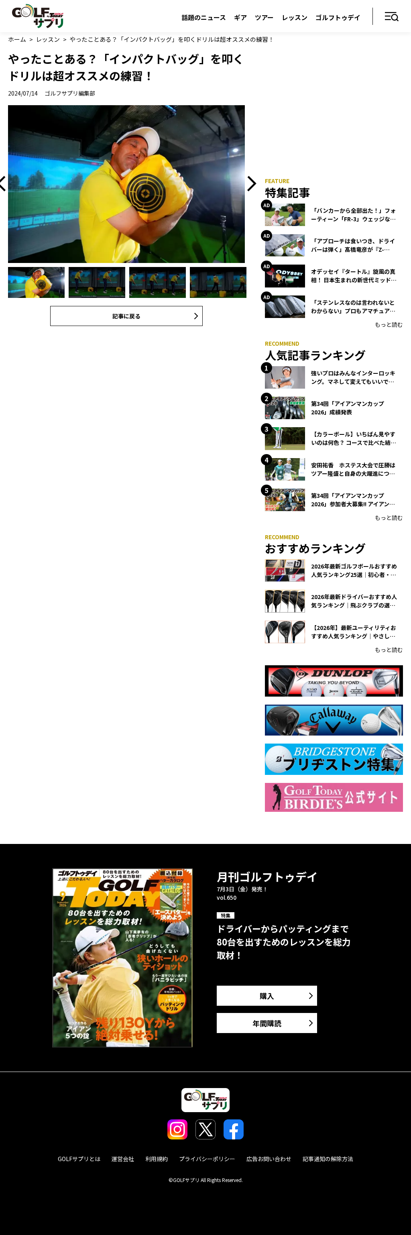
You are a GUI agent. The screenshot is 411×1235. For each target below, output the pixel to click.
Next (249, 184)
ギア (240, 17)
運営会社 (123, 1159)
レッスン (294, 17)
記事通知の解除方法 (328, 1159)
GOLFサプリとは (79, 1159)
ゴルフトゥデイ (337, 17)
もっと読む (389, 324)
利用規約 (156, 1159)
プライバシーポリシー (207, 1159)
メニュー (392, 17)
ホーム (17, 39)
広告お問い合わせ (268, 1159)
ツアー (264, 17)
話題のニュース (203, 17)
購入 (267, 995)
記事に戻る (126, 316)
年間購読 (266, 1023)
